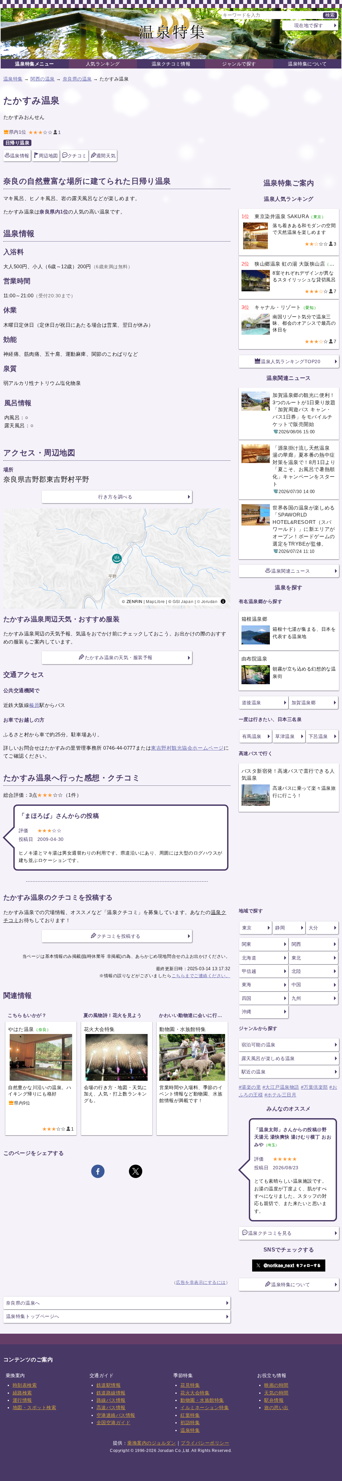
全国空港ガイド (114, 1422)
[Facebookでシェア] (98, 1171)
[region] (116, 558)
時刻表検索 (25, 1385)
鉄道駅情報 (109, 1385)
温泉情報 (19, 155)
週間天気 (106, 155)
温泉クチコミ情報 (171, 63)
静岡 (280, 927)
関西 (296, 944)
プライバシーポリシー (205, 1443)
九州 (296, 998)
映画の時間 (276, 1385)
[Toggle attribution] (223, 601)
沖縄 (246, 1011)
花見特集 (190, 1385)
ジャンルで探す (239, 63)
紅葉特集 (190, 1415)
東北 (296, 957)
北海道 (249, 957)
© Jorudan (207, 601)
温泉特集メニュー (34, 63)
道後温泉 (251, 702)
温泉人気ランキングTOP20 (290, 361)
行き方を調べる (115, 496)
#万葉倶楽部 (314, 1087)
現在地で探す (308, 25)
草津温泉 (285, 736)
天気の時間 (276, 1392)
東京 (247, 927)
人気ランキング (103, 63)
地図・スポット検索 (34, 1407)
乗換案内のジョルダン (151, 1443)
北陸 (296, 971)
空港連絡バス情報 (116, 1415)
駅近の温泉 (253, 1071)
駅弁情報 (274, 1400)
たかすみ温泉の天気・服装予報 (119, 657)
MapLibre (155, 601)
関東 (246, 944)
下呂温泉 (318, 736)
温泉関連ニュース (290, 571)
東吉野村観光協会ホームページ (187, 748)
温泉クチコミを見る (270, 1233)
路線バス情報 (111, 1400)
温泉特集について (307, 63)
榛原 (34, 705)
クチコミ (77, 155)
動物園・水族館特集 (202, 1400)
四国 (246, 998)
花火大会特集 (194, 1392)
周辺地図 (48, 155)
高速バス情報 (111, 1407)
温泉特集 (13, 79)
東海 (246, 984)
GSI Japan (183, 601)
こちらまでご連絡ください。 (201, 975)
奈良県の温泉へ (23, 1303)
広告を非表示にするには (201, 1282)
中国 (296, 984)
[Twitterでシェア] (135, 1171)
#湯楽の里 (250, 1087)
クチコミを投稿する (119, 936)
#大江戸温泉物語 (281, 1087)
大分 (313, 927)
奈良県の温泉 (77, 79)
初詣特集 (190, 1422)
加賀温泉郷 (304, 702)
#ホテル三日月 (281, 1094)
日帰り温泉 (17, 142)
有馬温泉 (252, 736)
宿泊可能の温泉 (258, 1044)
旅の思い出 (276, 1407)
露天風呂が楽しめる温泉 (268, 1058)
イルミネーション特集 (204, 1407)
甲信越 (249, 971)
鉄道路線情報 (111, 1392)
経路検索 (22, 1392)
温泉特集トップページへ (32, 1316)
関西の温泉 (42, 79)
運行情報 (22, 1400)
